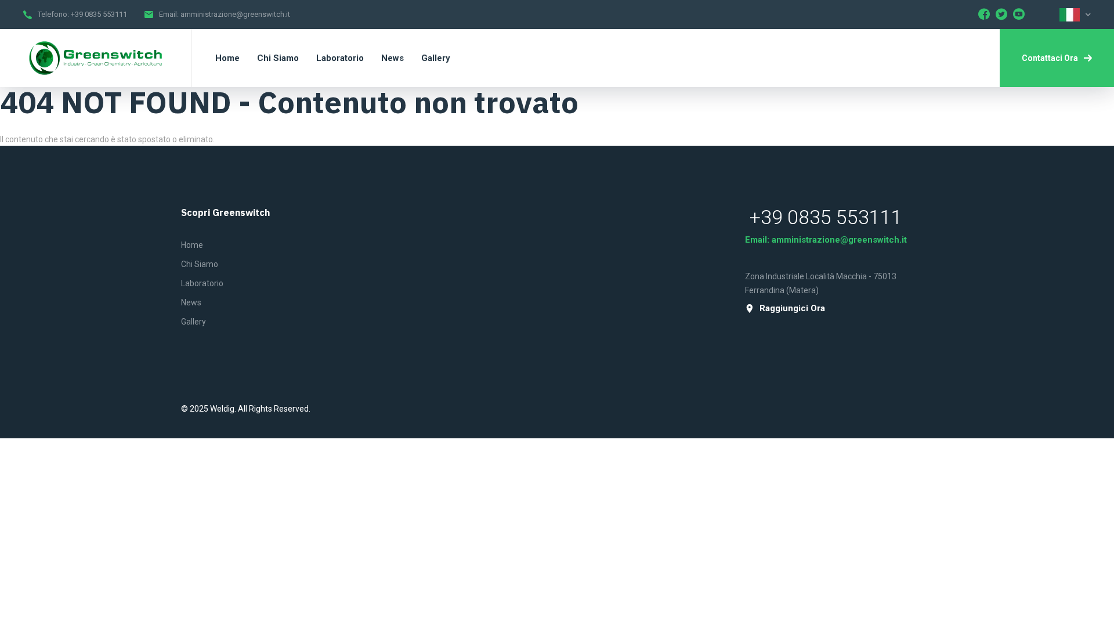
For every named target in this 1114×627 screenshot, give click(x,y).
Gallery (193, 321)
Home (192, 245)
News (191, 302)
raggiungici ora (792, 308)
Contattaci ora (1050, 58)
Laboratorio (202, 283)
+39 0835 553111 (99, 14)
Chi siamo (199, 264)
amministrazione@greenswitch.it (235, 14)
